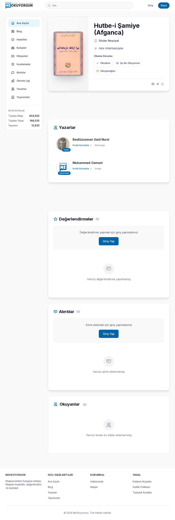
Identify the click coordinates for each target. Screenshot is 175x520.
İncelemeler (24, 64)
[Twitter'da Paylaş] (157, 84)
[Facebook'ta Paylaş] (153, 84)
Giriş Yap (109, 241)
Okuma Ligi (23, 80)
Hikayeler (22, 56)
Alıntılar (21, 72)
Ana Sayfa (23, 23)
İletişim (94, 487)
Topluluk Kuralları (142, 492)
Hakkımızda (96, 481)
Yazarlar (21, 88)
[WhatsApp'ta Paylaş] (162, 84)
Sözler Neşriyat (109, 40)
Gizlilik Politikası (141, 487)
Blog (19, 31)
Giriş (150, 5)
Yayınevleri (23, 97)
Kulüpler (21, 47)
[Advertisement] (109, 105)
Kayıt (164, 5)
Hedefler (22, 39)
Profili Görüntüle (81, 145)
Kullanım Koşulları (142, 481)
